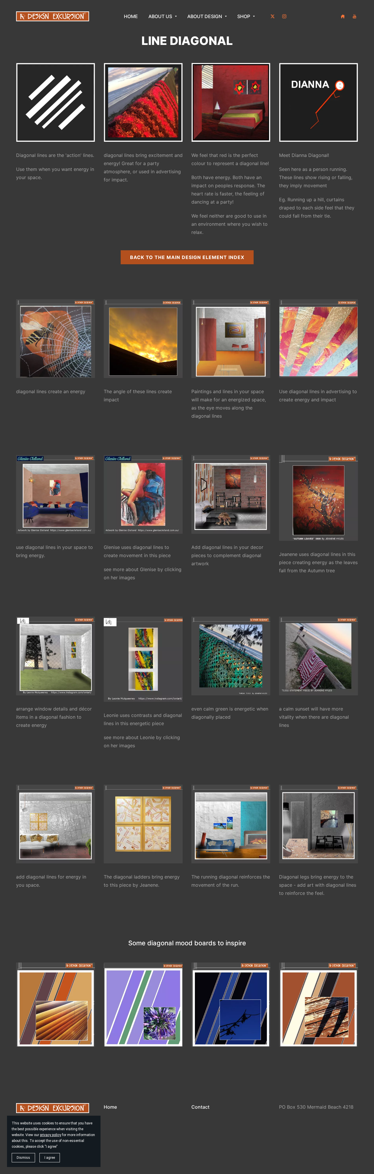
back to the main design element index (187, 257)
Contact (200, 1107)
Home (110, 1107)
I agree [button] (49, 1158)
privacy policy (50, 1135)
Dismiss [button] (23, 1158)
